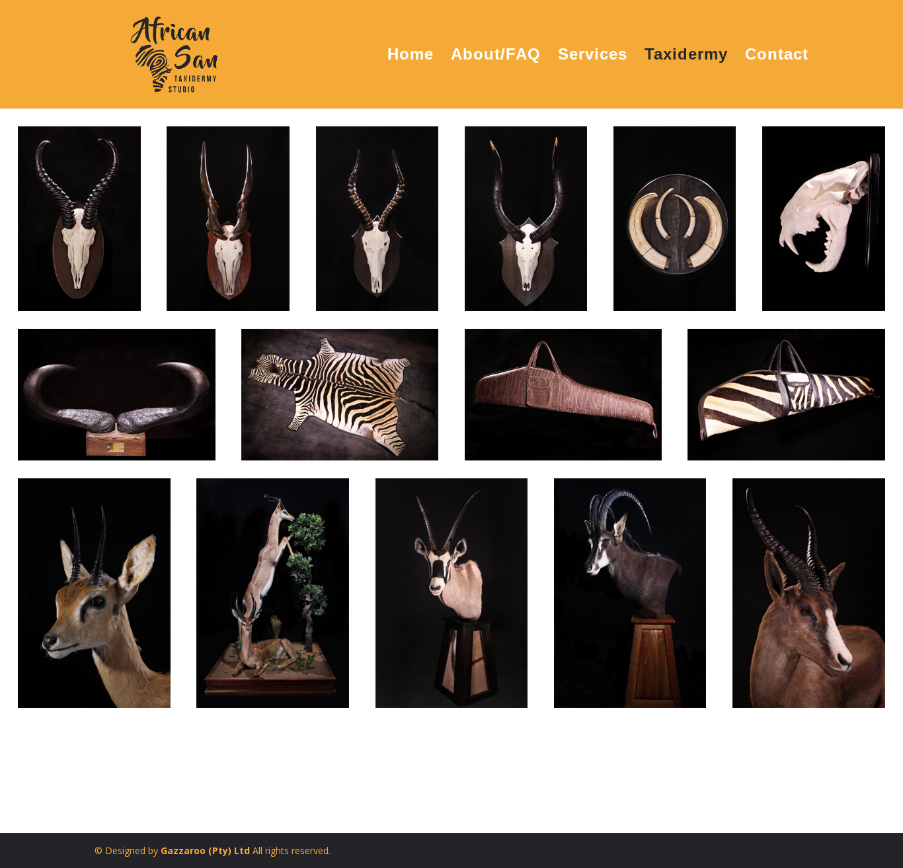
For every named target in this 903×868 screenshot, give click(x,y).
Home (410, 56)
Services (592, 56)
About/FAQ (496, 56)
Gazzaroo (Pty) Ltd (207, 850)
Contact (776, 56)
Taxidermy (686, 56)
